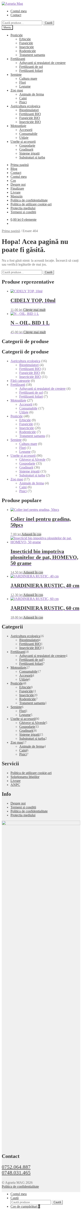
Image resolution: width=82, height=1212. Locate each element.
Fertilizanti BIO (30, 114)
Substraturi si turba (32, 157)
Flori (22, 82)
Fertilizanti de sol (31, 67)
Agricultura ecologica (25, 106)
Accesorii (25, 130)
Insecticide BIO (30, 122)
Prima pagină (19, 165)
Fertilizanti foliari (31, 70)
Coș (13, 180)
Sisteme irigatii (29, 153)
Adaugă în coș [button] (31, 534)
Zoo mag (16, 90)
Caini (23, 98)
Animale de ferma (31, 94)
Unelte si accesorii (23, 141)
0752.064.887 (16, 1167)
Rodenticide (27, 51)
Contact (15, 15)
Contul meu (18, 11)
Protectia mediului (22, 208)
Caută (48, 23)
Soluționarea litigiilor (24, 777)
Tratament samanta (32, 55)
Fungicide (26, 43)
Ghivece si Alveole (32, 459)
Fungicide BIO (29, 118)
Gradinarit (26, 149)
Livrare (15, 192)
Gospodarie (27, 145)
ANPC (15, 785)
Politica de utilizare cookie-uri (31, 204)
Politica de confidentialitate (29, 200)
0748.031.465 (16, 1172)
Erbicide (25, 39)
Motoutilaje (18, 126)
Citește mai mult (34, 310)
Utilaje (23, 137)
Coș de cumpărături (25, 1206)
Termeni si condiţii (23, 212)
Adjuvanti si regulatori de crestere (42, 63)
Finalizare (17, 188)
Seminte (16, 74)
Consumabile (28, 134)
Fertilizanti (17, 59)
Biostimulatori (29, 110)
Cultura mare (28, 78)
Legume (25, 86)
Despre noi (18, 184)
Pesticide (16, 35)
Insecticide (26, 47)
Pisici (23, 102)
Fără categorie (20, 381)
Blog (13, 169)
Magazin (16, 196)
